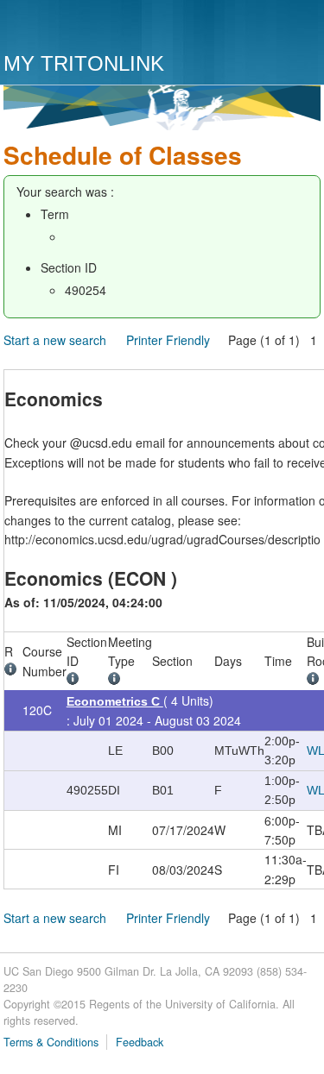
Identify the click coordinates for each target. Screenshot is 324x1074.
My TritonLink (83, 63)
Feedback (139, 1042)
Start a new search (54, 340)
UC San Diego (102, 28)
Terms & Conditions (50, 1042)
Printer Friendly (168, 340)
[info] (13, 671)
